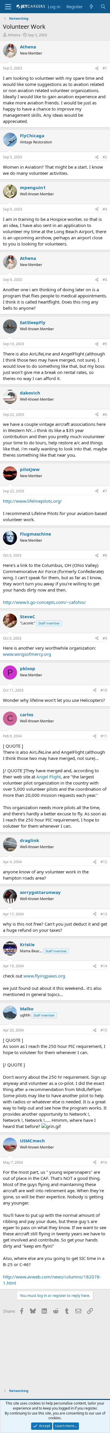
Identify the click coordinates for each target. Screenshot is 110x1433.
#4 (105, 279)
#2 (105, 157)
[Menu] (8, 7)
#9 (105, 638)
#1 (105, 68)
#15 (104, 1030)
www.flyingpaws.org (44, 976)
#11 (104, 736)
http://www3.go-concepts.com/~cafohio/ (44, 602)
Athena (14, 35)
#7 (105, 491)
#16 (104, 1162)
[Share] (97, 68)
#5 (105, 343)
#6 (105, 414)
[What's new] (91, 6)
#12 (104, 861)
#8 (105, 555)
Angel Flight (48, 777)
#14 (104, 965)
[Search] (103, 6)
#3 (105, 209)
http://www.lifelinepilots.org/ (32, 501)
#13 (104, 914)
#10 (104, 690)
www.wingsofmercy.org (27, 654)
